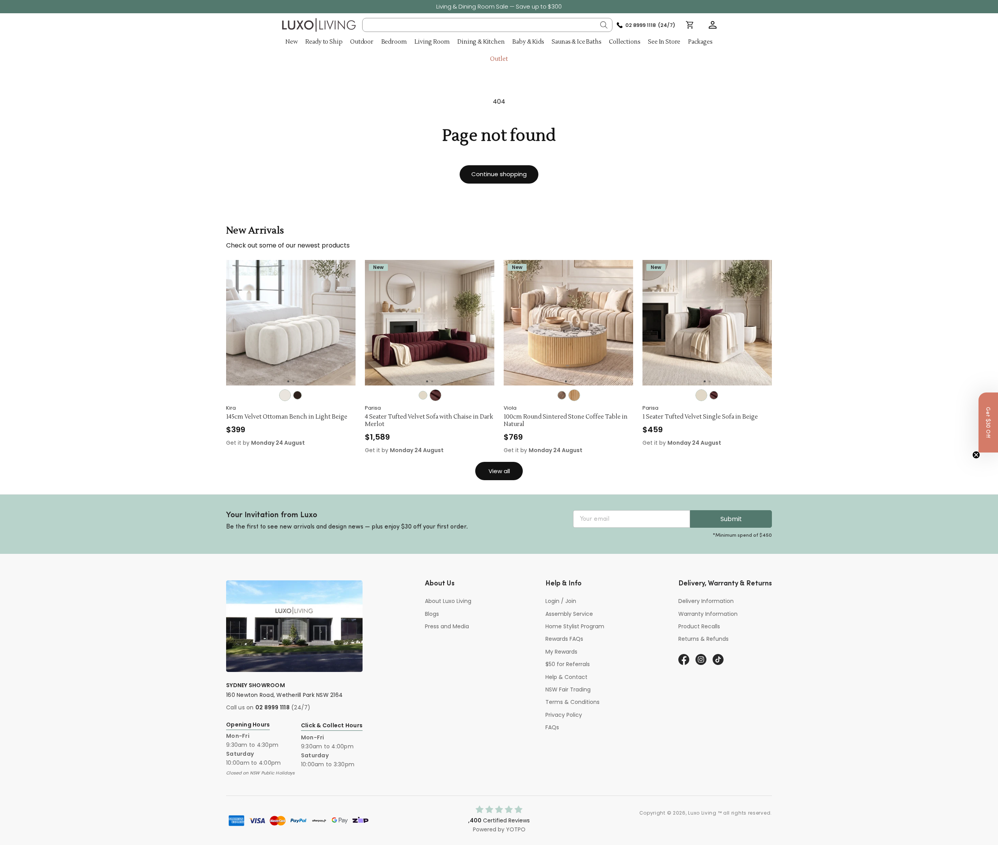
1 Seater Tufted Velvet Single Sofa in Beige (700, 417)
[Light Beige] (285, 395)
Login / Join (560, 601)
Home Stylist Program (574, 626)
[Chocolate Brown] (297, 395)
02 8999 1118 (272, 707)
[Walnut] (562, 395)
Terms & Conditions (572, 702)
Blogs (432, 614)
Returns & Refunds (703, 639)
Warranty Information (708, 614)
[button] (712, 25)
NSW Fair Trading (568, 689)
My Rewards (561, 652)
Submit (731, 518)
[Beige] (423, 395)
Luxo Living (702, 813)
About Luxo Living (448, 601)
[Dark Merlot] (435, 395)
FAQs (552, 727)
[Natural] (574, 395)
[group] (291, 322)
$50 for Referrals (567, 664)
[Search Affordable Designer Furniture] (603, 25)
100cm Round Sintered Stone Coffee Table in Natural (566, 421)
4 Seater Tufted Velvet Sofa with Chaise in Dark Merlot (429, 421)
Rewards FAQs (564, 639)
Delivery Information (706, 601)
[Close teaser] (976, 455)
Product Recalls (699, 626)
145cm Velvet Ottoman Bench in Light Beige (286, 417)
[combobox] (487, 25)
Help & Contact (566, 677)
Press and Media (447, 626)
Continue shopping (499, 174)
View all (499, 471)
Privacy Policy (563, 715)
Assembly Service (569, 614)
